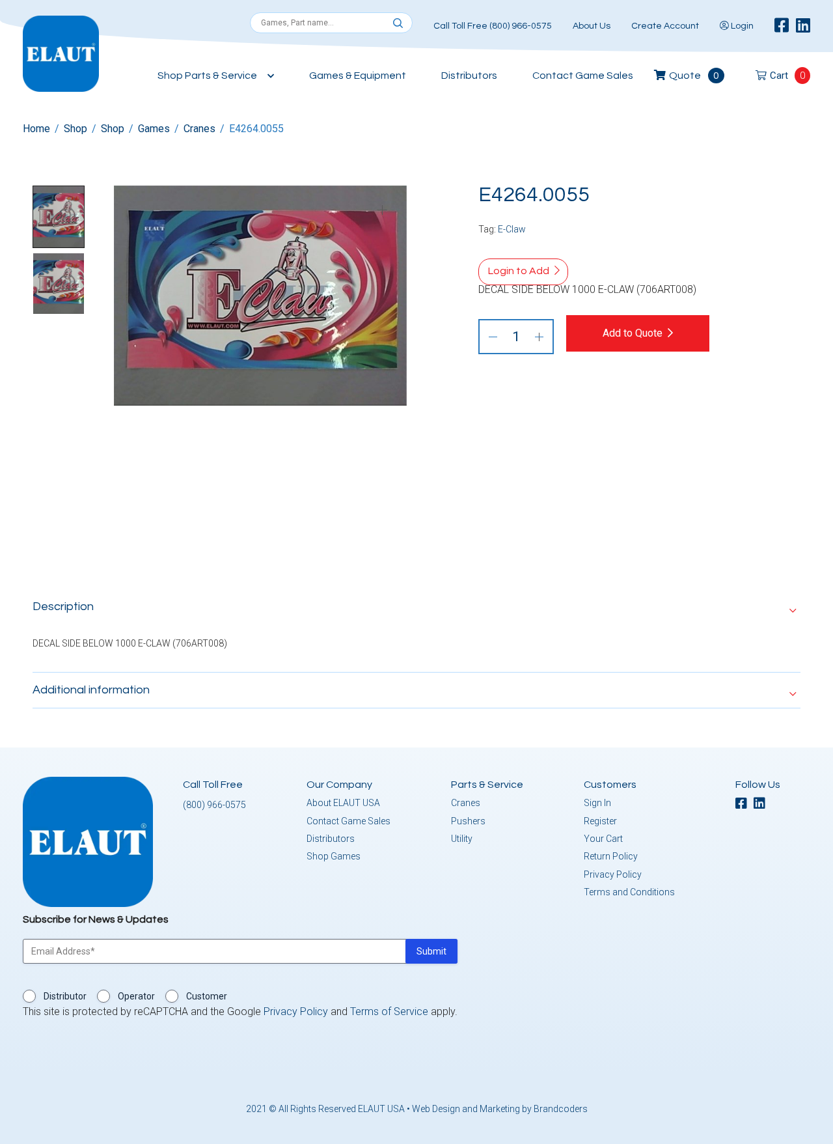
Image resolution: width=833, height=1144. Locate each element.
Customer (206, 996)
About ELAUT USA (343, 803)
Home (36, 128)
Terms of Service (389, 1011)
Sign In (597, 803)
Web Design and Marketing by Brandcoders (500, 1109)
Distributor (65, 996)
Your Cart (603, 838)
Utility (461, 838)
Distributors (469, 75)
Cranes (199, 128)
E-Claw (512, 229)
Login (741, 26)
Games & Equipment (357, 75)
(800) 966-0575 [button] (214, 805)
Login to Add (518, 271)
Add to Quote (632, 333)
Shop (75, 128)
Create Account (665, 26)
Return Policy (611, 856)
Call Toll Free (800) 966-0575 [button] (492, 26)
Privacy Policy (613, 874)
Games (154, 128)
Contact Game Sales (582, 75)
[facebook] (781, 26)
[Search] (398, 23)
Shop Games (334, 856)
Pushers (468, 821)
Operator (136, 996)
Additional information (91, 690)
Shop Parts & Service (207, 75)
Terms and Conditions (629, 892)
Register (600, 821)
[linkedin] (803, 26)
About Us (591, 26)
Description (63, 606)
